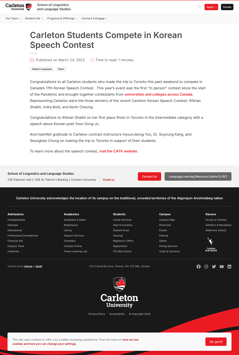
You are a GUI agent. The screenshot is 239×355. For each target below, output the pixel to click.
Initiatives (13, 251)
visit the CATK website (118, 151)
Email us (108, 179)
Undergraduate (16, 219)
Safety (163, 240)
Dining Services (168, 246)
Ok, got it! (216, 341)
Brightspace (71, 224)
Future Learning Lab (75, 251)
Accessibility (117, 313)
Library (68, 230)
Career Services (122, 219)
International (15, 230)
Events (163, 230)
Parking (163, 235)
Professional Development (23, 235)
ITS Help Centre (122, 251)
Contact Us (149, 176)
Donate (227, 6)
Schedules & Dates (75, 219)
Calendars (70, 240)
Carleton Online (73, 246)
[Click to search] (199, 7)
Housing (118, 235)
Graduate (13, 224)
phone (28, 266)
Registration (120, 246)
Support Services (74, 235)
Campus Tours (16, 246)
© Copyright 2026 (139, 313)
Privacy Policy (97, 313)
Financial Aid (15, 240)
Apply (210, 6)
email (39, 266)
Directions (165, 224)
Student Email (121, 230)
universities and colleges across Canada (158, 94)
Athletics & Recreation (218, 224)
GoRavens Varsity (216, 230)
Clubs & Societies (169, 251)
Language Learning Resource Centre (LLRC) (198, 176)
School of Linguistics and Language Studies (54, 7)
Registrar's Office (123, 240)
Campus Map (167, 219)
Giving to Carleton (216, 219)
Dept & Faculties (122, 224)
